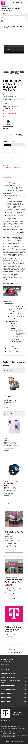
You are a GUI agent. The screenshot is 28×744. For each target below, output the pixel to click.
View (14, 551)
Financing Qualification (9, 113)
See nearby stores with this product (12, 167)
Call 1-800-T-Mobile (14, 162)
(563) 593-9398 (11, 543)
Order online (14, 157)
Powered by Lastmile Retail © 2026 (14, 741)
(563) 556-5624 (11, 590)
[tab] (7, 176)
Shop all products (14, 504)
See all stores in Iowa (14, 652)
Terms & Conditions (8, 110)
